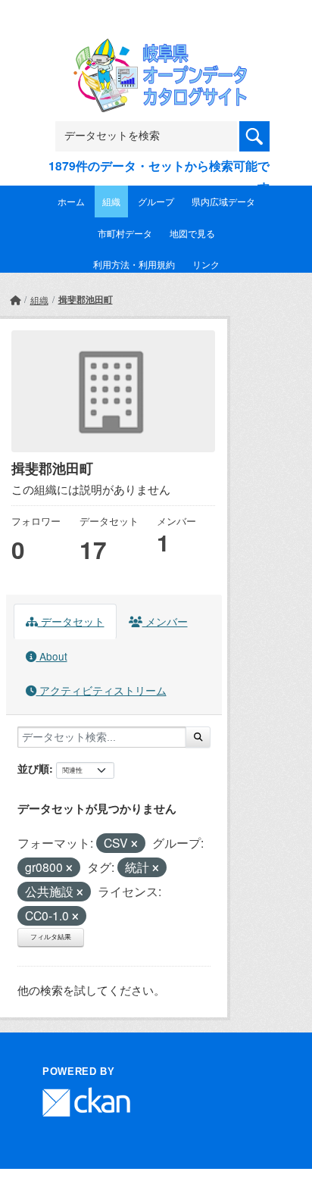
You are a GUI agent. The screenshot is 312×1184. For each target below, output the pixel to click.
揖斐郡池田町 (85, 299)
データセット (71, 621)
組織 (111, 201)
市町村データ (125, 232)
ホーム (71, 201)
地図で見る (192, 232)
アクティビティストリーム (101, 690)
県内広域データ (223, 201)
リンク (206, 264)
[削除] (134, 844)
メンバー (165, 621)
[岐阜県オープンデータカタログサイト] (156, 49)
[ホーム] (15, 299)
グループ (156, 201)
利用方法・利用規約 (134, 264)
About (51, 656)
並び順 (33, 768)
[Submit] (198, 737)
